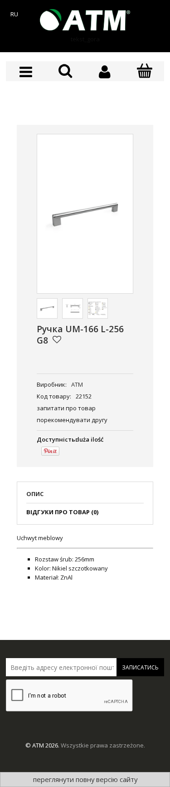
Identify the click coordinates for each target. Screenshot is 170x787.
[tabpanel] (85, 558)
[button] (25, 72)
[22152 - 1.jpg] (98, 309)
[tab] (85, 496)
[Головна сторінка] (85, 19)
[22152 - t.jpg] (73, 309)
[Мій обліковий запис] (105, 72)
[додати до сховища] (57, 339)
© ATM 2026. (43, 745)
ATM (77, 384)
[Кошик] (144, 71)
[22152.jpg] (47, 309)
